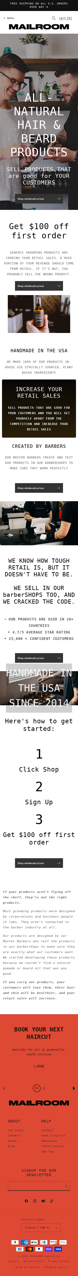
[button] (8, 18)
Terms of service (27, 1267)
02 (43, 1088)
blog (11, 1146)
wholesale (49, 1140)
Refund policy (34, 1261)
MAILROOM (37, 1256)
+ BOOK (39, 1066)
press (12, 1140)
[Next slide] (74, 1088)
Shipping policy (56, 1267)
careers (14, 1135)
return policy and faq (52, 1148)
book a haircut (53, 1135)
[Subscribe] (65, 1186)
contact (47, 1130)
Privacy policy (59, 1261)
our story (15, 1130)
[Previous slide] (4, 1088)
